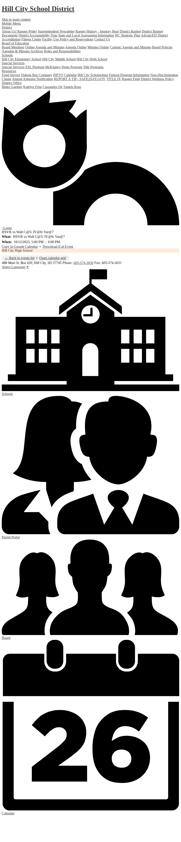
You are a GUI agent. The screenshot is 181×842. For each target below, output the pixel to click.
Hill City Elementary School (21, 59)
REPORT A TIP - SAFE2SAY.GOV (80, 79)
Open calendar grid (52, 258)
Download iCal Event (58, 246)
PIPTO (58, 75)
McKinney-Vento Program (63, 67)
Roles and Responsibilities (62, 51)
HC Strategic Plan (127, 35)
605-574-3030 (83, 263)
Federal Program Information (129, 75)
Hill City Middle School (59, 59)
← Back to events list (19, 258)
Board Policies (162, 47)
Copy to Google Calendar (20, 246)
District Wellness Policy (157, 79)
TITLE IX (113, 79)
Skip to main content (16, 19)
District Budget (130, 31)
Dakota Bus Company (36, 75)
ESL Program (34, 67)
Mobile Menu (11, 23)
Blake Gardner (12, 87)
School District (38, 9)
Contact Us (102, 39)
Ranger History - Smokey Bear (97, 31)
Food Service (11, 75)
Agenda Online (76, 47)
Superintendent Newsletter (56, 31)
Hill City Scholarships (92, 75)
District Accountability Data (38, 35)
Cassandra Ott (52, 87)
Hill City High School (92, 59)
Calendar (70, 75)
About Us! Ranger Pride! (19, 31)
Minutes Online (98, 47)
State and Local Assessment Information (86, 35)
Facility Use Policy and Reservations (67, 39)
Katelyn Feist (32, 87)
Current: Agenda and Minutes (130, 47)
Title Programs (93, 67)
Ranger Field (131, 79)
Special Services (13, 67)
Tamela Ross (72, 87)
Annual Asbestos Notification (32, 79)
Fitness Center (31, 39)
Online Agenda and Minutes (44, 47)
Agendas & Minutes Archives (22, 51)
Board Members (13, 47)
